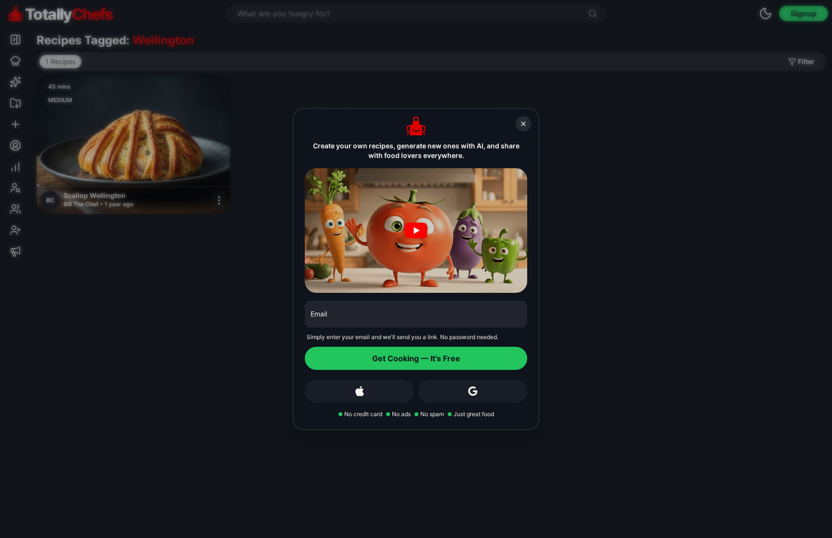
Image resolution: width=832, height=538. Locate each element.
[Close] (523, 123)
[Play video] (416, 230)
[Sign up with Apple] (359, 391)
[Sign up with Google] (472, 391)
